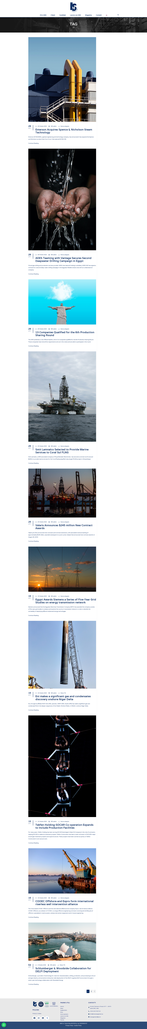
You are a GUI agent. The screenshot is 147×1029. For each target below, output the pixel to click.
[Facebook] (34, 1018)
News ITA (63, 693)
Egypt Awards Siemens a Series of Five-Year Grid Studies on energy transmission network (65, 601)
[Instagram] (39, 1018)
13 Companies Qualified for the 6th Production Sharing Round (64, 334)
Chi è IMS (43, 15)
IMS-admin (54, 126)
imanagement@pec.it (95, 1017)
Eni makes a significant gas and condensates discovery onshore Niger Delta (63, 698)
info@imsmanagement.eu (96, 1014)
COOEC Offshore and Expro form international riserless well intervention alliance (64, 903)
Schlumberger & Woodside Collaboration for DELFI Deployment (63, 970)
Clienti (53, 15)
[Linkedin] (43, 1018)
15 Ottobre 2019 (42, 596)
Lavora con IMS (75, 15)
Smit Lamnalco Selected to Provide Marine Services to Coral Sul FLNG (62, 451)
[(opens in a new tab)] (62, 941)
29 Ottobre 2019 (42, 126)
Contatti (99, 15)
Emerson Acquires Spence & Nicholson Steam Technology (63, 131)
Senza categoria (65, 126)
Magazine (88, 15)
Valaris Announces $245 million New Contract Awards (63, 527)
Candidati (62, 15)
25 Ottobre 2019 (42, 446)
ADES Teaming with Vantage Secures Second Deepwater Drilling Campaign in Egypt (63, 259)
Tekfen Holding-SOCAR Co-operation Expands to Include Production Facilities (64, 826)
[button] (4, 1025)
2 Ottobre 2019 (42, 965)
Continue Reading (33, 143)
